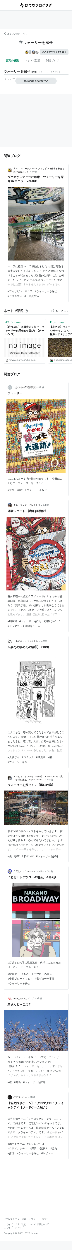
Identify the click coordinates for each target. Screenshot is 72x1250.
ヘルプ (32, 1224)
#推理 (11, 1153)
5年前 (50, 779)
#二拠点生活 (15, 296)
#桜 (10, 1082)
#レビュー (47, 1153)
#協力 (53, 1148)
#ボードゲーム (16, 1143)
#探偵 (33, 1148)
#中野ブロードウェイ (20, 978)
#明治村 (12, 621)
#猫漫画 (40, 757)
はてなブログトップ (14, 1227)
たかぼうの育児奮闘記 (24, 387)
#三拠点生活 (31, 296)
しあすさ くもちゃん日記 (25, 641)
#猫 (50, 757)
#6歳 (20, 490)
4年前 (41, 387)
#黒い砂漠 (14, 856)
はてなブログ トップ (17, 33)
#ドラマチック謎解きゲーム (24, 625)
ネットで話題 (32, 60)
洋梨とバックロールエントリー (28, 871)
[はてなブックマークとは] (26, 311)
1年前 (34, 171)
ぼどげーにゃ (20, 1097)
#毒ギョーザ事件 (44, 978)
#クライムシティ (17, 1148)
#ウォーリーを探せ (46, 291)
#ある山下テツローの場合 (37, 973)
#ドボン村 (28, 856)
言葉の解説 (12, 60)
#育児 (11, 490)
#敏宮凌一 (14, 973)
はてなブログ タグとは (15, 1224)
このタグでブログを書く (54, 51)
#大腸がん (14, 757)
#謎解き (43, 1148)
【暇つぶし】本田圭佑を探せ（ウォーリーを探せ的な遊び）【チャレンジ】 (24, 330)
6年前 (32, 1097)
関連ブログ (52, 60)
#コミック (28, 757)
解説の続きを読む (34, 80)
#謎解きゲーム (52, 621)
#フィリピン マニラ (20, 291)
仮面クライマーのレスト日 (26, 505)
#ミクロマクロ (35, 1143)
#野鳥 (17, 1082)
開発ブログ (43, 1224)
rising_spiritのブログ (23, 998)
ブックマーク (13, 322)
